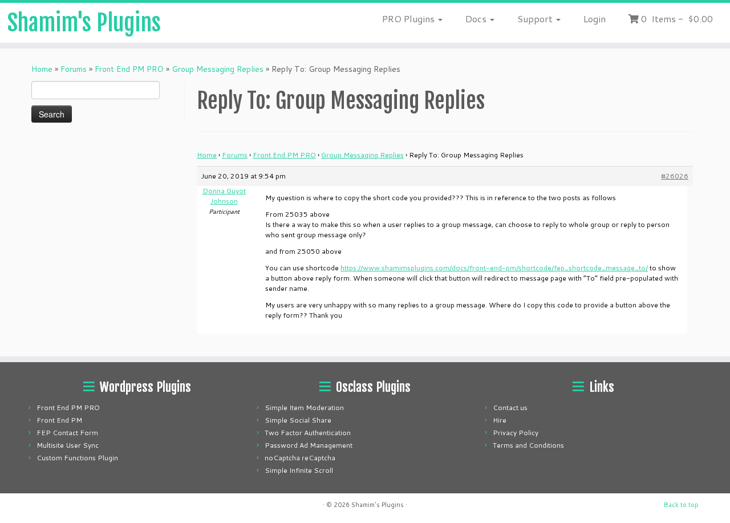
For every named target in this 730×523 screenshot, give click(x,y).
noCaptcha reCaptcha (300, 458)
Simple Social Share (298, 420)
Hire (499, 420)
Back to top (681, 504)
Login (594, 18)
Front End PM (59, 420)
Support (536, 18)
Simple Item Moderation (304, 407)
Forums (73, 69)
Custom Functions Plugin (77, 458)
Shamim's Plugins (84, 23)
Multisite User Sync (67, 445)
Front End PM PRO (129, 69)
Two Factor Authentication (308, 432)
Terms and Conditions (528, 445)
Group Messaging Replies (217, 69)
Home (41, 69)
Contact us (510, 407)
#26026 (674, 176)
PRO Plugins (409, 18)
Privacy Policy (515, 432)
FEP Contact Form (67, 432)
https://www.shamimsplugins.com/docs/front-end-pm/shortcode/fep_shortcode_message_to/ (494, 268)
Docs (477, 18)
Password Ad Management (308, 445)
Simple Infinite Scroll (299, 470)
